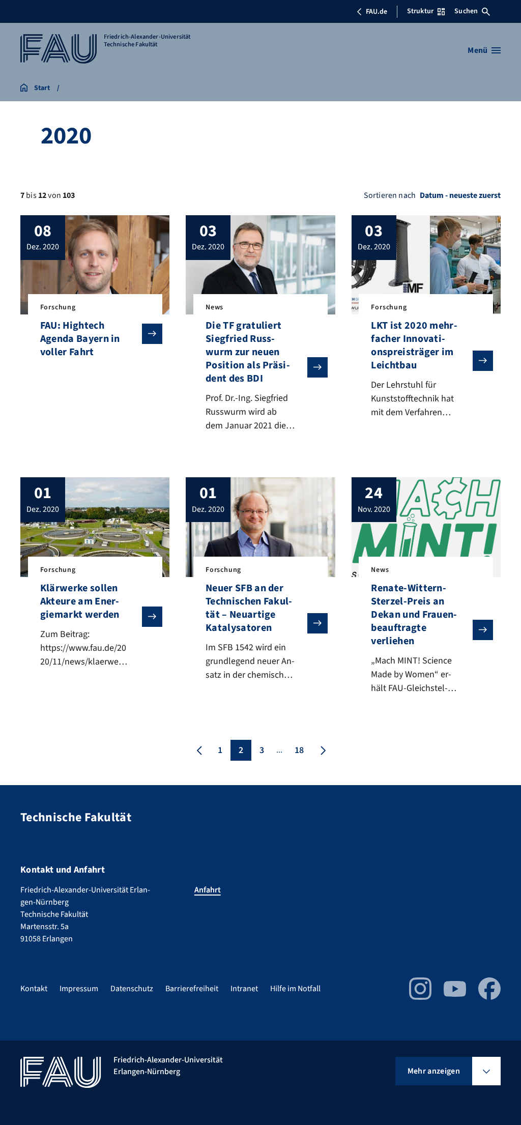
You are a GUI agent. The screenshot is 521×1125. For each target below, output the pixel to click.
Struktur (420, 11)
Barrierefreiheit (191, 988)
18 (299, 750)
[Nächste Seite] (322, 750)
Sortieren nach (390, 195)
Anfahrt (207, 890)
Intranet (244, 988)
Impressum (79, 988)
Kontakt (33, 988)
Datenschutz (131, 988)
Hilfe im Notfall (295, 988)
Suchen (466, 11)
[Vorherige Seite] (199, 750)
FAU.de (376, 12)
